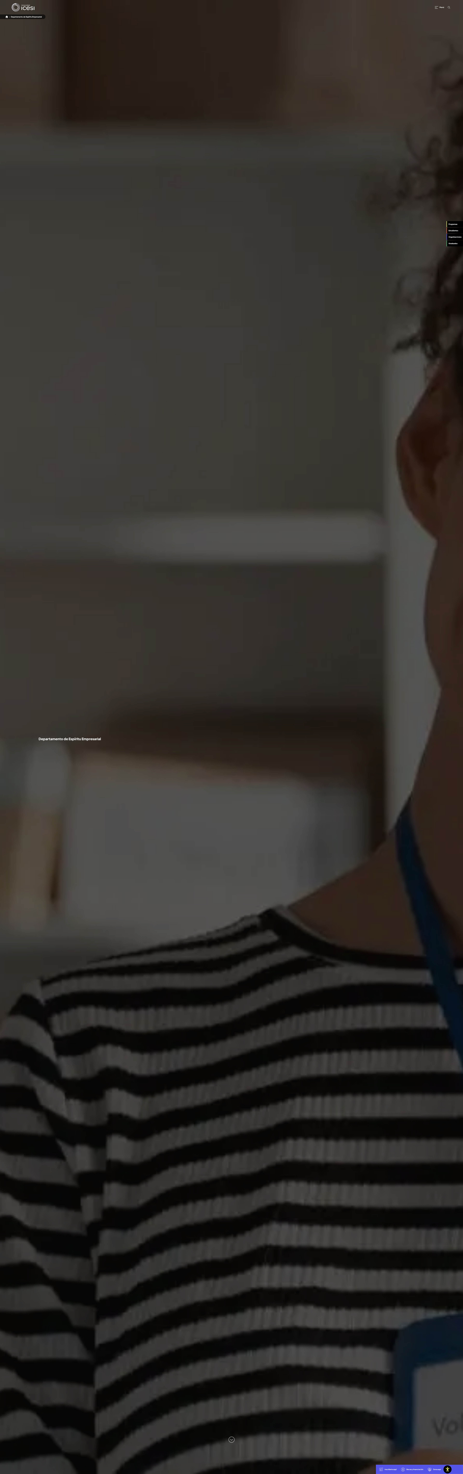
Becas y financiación (414, 1469)
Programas (453, 224)
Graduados (453, 243)
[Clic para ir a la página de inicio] (23, 7)
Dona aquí (437, 1469)
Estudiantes (453, 230)
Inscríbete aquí (391, 1469)
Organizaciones (455, 237)
